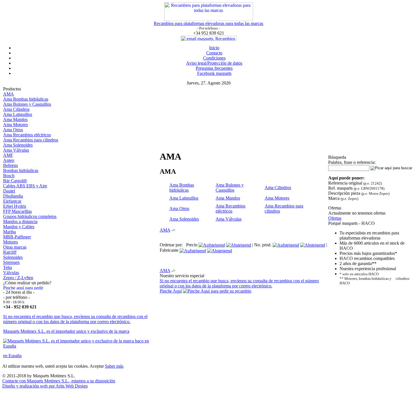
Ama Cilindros (16, 109)
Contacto (214, 52)
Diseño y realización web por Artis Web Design (45, 386)
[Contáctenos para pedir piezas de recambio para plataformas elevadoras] (217, 291)
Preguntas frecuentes (214, 68)
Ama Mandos (15, 119)
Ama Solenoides (18, 145)
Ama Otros (13, 129)
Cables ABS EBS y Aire (25, 185)
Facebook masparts (214, 73)
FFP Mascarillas (17, 211)
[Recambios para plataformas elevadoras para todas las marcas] (208, 19)
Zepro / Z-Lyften (18, 277)
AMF (8, 155)
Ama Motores (15, 124)
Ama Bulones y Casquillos (27, 104)
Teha (7, 267)
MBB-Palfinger (17, 236)
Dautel (9, 191)
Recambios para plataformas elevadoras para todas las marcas (208, 23)
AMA (8, 94)
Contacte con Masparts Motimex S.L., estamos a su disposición (58, 380)
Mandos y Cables (18, 226)
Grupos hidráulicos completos (29, 216)
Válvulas (11, 272)
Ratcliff (9, 252)
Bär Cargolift (15, 180)
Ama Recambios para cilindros (30, 139)
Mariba (9, 231)
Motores (10, 242)
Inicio (214, 47)
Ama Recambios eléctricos (27, 134)
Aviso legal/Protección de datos (214, 63)
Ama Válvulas (16, 150)
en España (12, 355)
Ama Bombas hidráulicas (25, 99)
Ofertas (334, 218)
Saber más (114, 366)
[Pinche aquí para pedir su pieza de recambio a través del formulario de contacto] (25, 288)
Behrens (10, 165)
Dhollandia (13, 196)
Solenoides (13, 257)
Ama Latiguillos (17, 114)
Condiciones (214, 58)
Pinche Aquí (171, 291)
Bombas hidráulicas (20, 170)
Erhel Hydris (14, 206)
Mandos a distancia (20, 221)
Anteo (8, 160)
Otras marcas (14, 247)
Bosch (8, 175)
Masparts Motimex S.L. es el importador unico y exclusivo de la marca (66, 331)
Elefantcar (12, 201)
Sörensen (11, 262)
